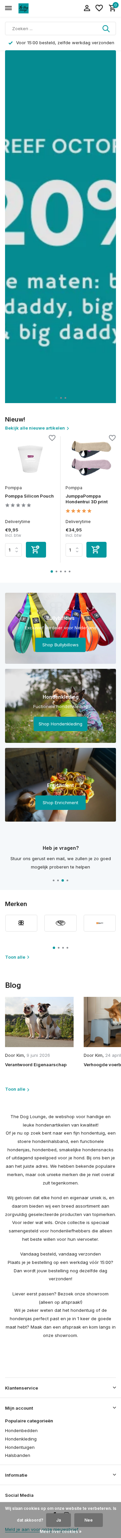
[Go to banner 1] (60, 628)
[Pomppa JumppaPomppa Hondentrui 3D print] (91, 458)
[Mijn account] (87, 8)
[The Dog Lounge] (35, 8)
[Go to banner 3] (60, 785)
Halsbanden (17, 1455)
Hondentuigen (20, 1447)
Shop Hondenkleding (60, 723)
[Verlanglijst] (99, 8)
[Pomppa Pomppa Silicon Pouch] (30, 458)
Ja (58, 1520)
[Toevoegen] (36, 550)
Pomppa (13, 487)
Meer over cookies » (61, 1531)
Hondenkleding (21, 1438)
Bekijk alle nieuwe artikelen (35, 428)
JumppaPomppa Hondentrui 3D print (87, 498)
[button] (56, 398)
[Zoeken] (106, 28)
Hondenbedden (21, 1430)
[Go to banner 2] (60, 706)
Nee (88, 1520)
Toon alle (15, 957)
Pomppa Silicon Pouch (29, 496)
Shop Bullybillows (60, 644)
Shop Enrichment (60, 802)
